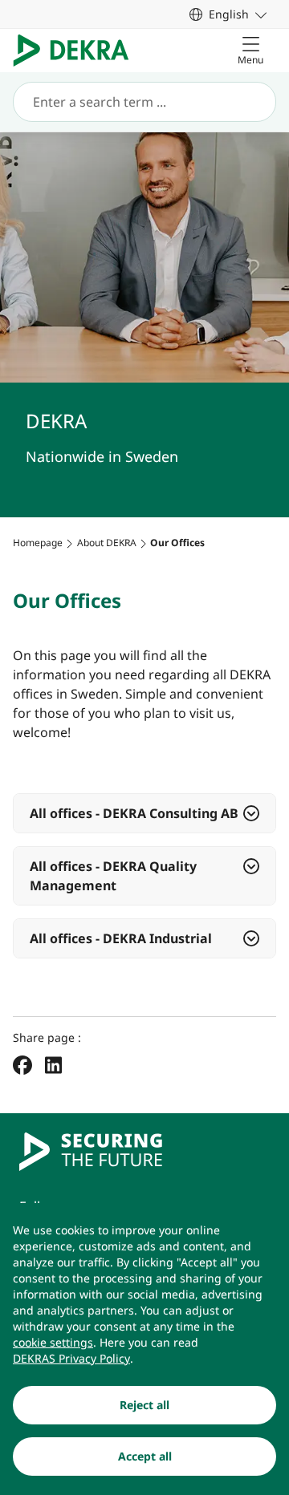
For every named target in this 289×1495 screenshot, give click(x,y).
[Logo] (77, 50)
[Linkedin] (53, 1064)
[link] (228, 14)
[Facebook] (22, 1064)
